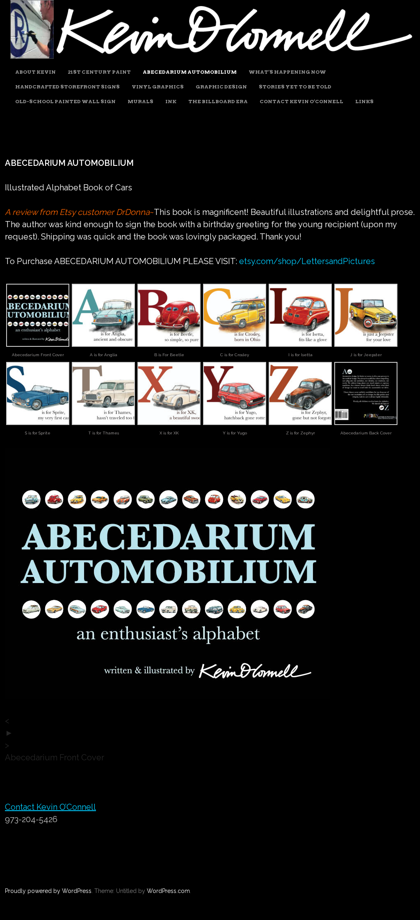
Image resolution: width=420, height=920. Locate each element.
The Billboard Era (218, 101)
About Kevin (35, 72)
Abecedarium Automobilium (190, 72)
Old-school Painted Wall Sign (65, 101)
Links (364, 101)
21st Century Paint (99, 72)
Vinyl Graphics (158, 87)
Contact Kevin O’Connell (301, 101)
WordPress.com (168, 891)
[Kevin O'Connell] (210, 58)
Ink (170, 101)
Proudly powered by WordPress (48, 891)
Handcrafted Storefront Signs (67, 87)
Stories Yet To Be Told (295, 87)
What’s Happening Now (287, 72)
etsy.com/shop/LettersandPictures (307, 261)
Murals (140, 101)
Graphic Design (221, 87)
